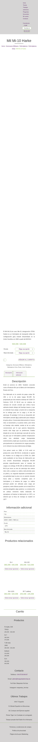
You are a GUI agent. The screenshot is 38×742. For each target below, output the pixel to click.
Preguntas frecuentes (26, 13)
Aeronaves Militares (12, 46)
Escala (6, 349)
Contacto (25, 18)
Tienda (25, 5)
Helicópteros (23, 46)
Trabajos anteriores (26, 8)
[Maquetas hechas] (10, 17)
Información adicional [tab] (19, 374)
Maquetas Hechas (22, 683)
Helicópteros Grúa (12, 367)
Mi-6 (17, 417)
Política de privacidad (19, 730)
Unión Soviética (26, 367)
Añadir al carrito (26, 360)
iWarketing (24, 734)
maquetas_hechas (22, 687)
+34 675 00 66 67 (22, 674)
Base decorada (8, 353)
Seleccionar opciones (11, 569)
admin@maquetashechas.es (21, 679)
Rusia (19, 367)
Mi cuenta (25, 16)
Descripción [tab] (8, 372)
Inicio (24, 3)
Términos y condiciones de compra (20, 727)
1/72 (6, 526)
